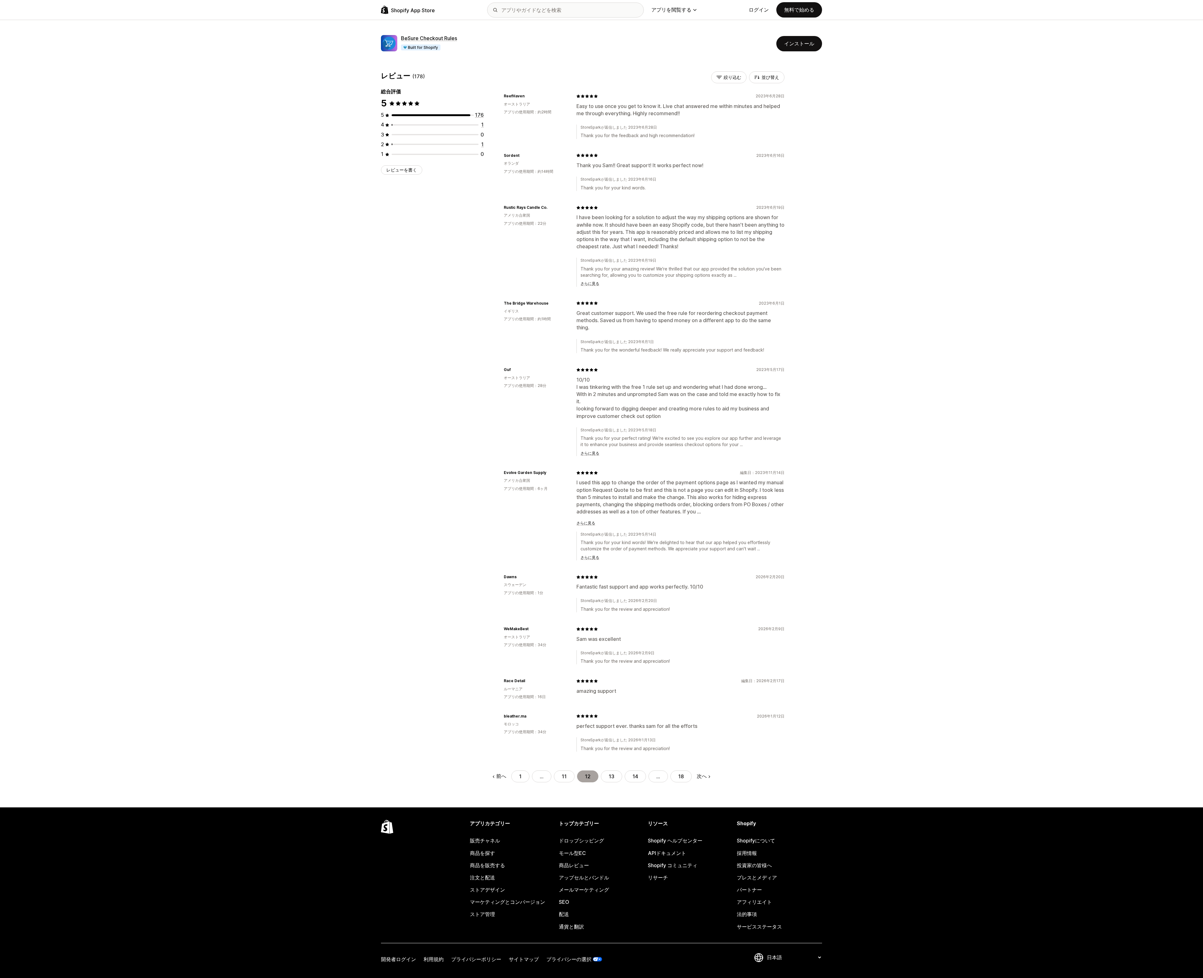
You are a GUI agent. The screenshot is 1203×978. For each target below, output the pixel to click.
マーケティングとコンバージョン (507, 902)
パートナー (749, 890)
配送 (564, 914)
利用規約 (434, 959)
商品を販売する (487, 865)
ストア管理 (482, 914)
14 (635, 776)
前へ (501, 776)
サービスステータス (759, 927)
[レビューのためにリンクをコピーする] (528, 96)
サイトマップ (524, 959)
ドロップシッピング (581, 840)
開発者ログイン (398, 959)
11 (564, 776)
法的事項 (747, 914)
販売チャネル (485, 840)
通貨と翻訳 (571, 927)
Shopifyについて (756, 840)
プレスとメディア (757, 877)
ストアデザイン (487, 890)
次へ (702, 776)
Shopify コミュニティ (672, 865)
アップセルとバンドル (584, 877)
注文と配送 (482, 877)
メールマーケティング (584, 890)
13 (611, 776)
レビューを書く (401, 169)
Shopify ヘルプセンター (675, 840)
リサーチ (658, 877)
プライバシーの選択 (568, 959)
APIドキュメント (667, 853)
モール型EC (572, 853)
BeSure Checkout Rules (429, 38)
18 (681, 776)
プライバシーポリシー (476, 959)
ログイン (759, 10)
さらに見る (590, 283)
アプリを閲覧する (671, 10)
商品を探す (482, 853)
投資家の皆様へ (754, 865)
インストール (799, 43)
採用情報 (747, 853)
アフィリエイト (754, 902)
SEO (564, 902)
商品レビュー (574, 865)
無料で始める (799, 10)
